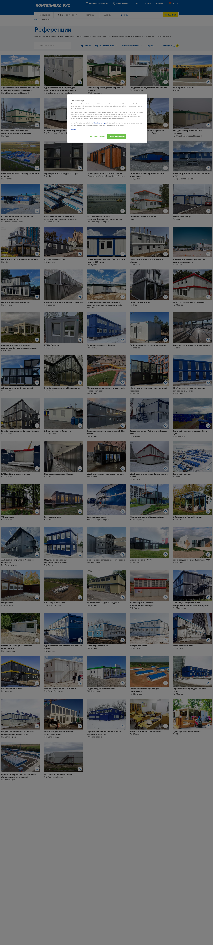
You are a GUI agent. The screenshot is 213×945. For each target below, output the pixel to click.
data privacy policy (99, 123)
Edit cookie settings (97, 136)
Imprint (73, 129)
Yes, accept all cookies (117, 136)
